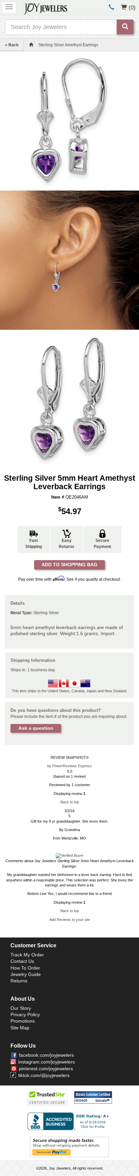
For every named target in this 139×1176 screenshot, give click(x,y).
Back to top (69, 802)
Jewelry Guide (25, 974)
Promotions (22, 1021)
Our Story (20, 1008)
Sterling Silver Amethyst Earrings (68, 45)
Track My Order (27, 954)
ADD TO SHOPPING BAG (69, 564)
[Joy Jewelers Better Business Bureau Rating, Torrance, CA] (69, 1121)
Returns (18, 980)
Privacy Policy (25, 1014)
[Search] (125, 27)
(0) (132, 7)
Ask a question (36, 728)
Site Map (19, 1027)
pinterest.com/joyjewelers (46, 1068)
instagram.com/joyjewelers (46, 1062)
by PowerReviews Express (69, 766)
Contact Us (22, 961)
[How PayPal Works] (69, 1147)
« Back (12, 45)
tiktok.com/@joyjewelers (44, 1075)
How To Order (25, 968)
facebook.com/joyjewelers (46, 1055)
